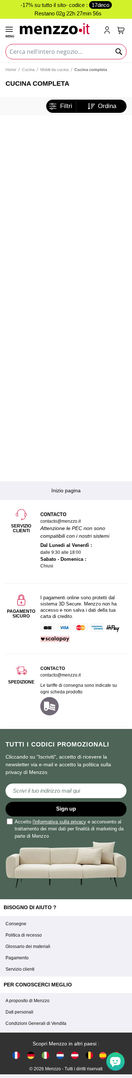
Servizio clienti (20, 969)
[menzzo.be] (89, 1055)
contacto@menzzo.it (60, 675)
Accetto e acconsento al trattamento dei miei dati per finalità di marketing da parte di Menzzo (69, 829)
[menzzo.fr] (16, 1055)
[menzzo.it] (45, 1055)
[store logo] (58, 28)
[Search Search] (119, 52)
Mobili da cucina (54, 69)
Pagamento (17, 957)
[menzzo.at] (74, 1055)
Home (11, 69)
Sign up (66, 808)
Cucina (28, 69)
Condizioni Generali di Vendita (36, 1023)
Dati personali (19, 1012)
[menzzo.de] (30, 1055)
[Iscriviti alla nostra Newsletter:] (66, 791)
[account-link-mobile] (108, 31)
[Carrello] (121, 30)
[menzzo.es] (103, 1055)
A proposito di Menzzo (28, 1000)
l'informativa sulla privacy (59, 822)
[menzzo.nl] (60, 1055)
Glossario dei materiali (28, 946)
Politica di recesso (24, 935)
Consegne (16, 923)
